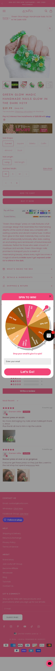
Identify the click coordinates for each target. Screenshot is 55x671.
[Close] (50, 296)
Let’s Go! (27, 372)
